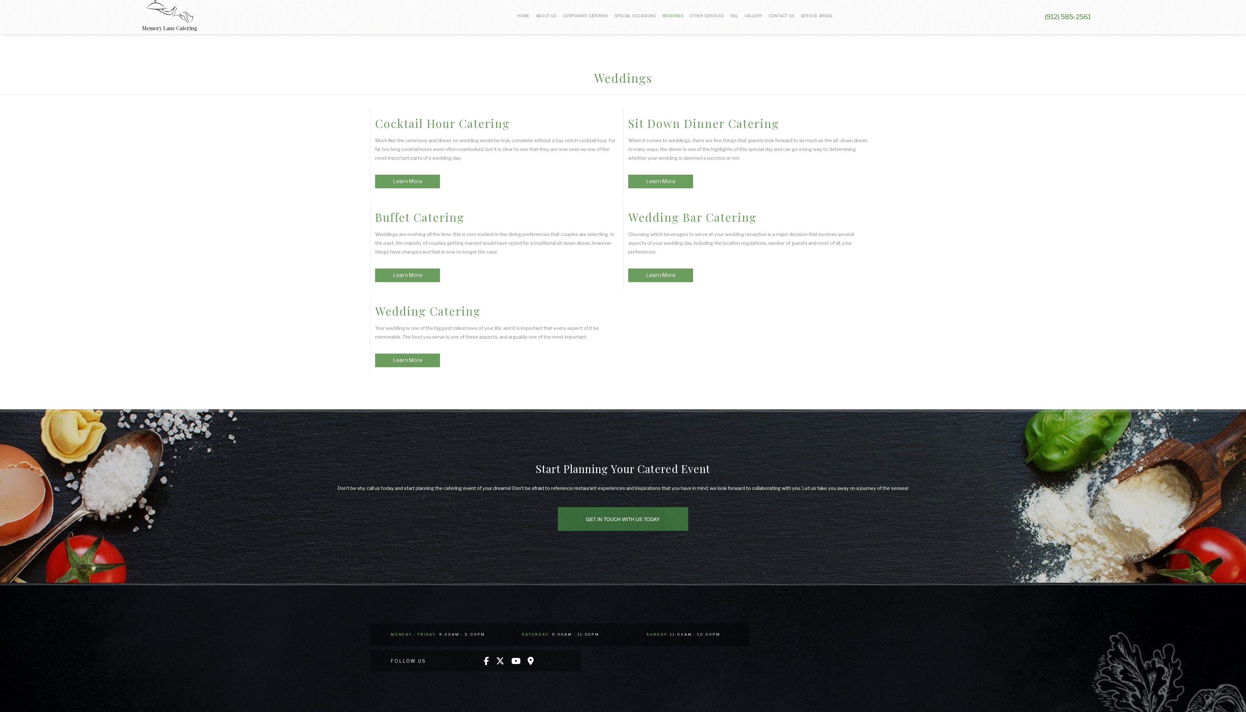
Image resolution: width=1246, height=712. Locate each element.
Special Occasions (635, 16)
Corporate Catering (585, 16)
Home (523, 16)
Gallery (753, 16)
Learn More (407, 181)
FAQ (734, 16)
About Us (546, 16)
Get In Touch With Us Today (623, 519)
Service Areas (816, 16)
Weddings (672, 16)
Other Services (707, 16)
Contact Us (781, 16)
